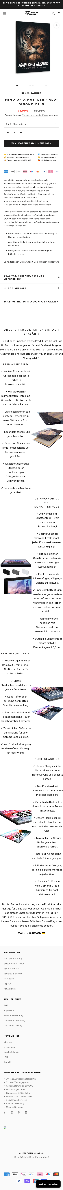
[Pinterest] (19, 1112)
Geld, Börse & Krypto (14, 963)
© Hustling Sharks (31, 1153)
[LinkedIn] (26, 1112)
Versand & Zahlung (13, 1025)
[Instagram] (12, 1112)
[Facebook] (5, 1112)
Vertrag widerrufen (48, 1184)
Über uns (8, 1042)
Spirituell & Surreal (13, 973)
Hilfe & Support (15, 288)
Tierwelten (9, 978)
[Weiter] (51, 85)
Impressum (9, 1010)
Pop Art (7, 983)
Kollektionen (10, 988)
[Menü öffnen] (4, 13)
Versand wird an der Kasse (35, 115)
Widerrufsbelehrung (13, 1015)
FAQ (6, 1057)
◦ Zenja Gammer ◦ (31, 93)
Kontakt (7, 1062)
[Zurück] (11, 85)
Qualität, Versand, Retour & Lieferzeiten (24, 277)
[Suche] (53, 13)
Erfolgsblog (9, 1047)
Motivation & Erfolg (13, 958)
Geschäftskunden (12, 1052)
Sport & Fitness (11, 968)
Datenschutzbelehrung (14, 1020)
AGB (6, 1005)
